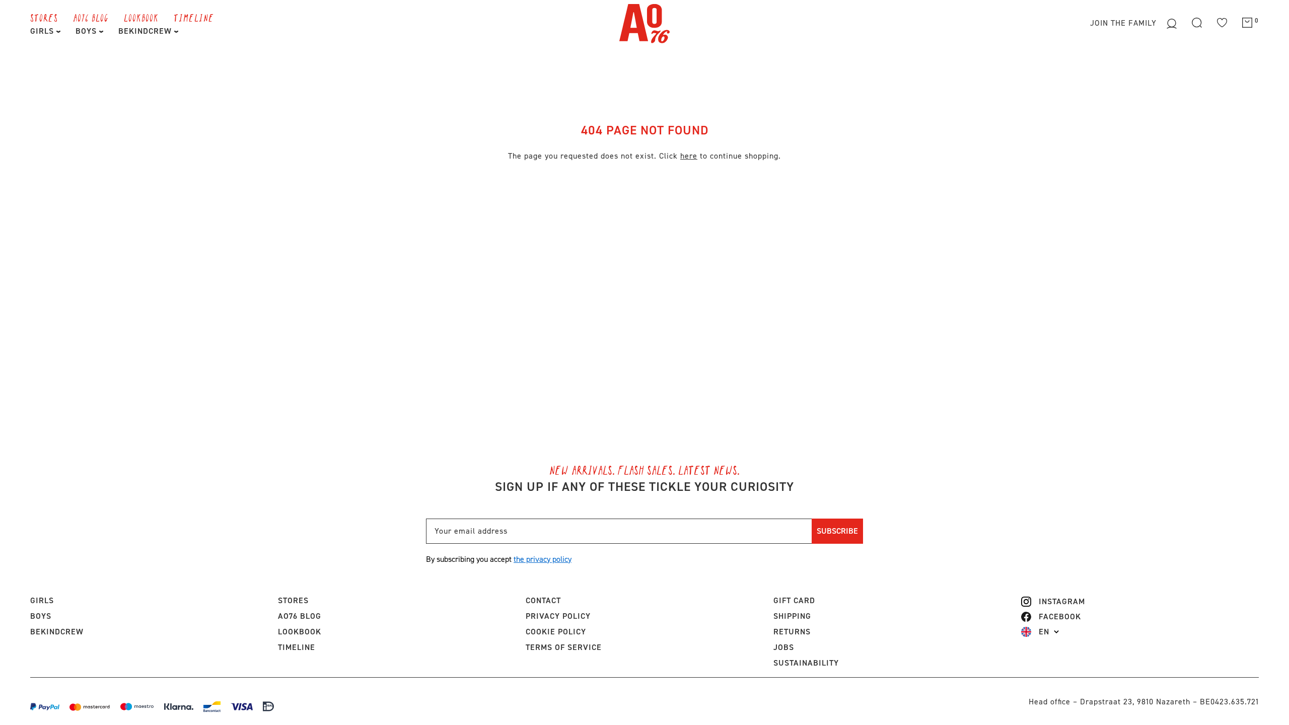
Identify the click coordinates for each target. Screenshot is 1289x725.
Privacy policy (558, 616)
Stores (44, 18)
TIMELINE (194, 18)
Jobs (783, 647)
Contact (543, 600)
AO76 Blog (91, 18)
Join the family (1124, 23)
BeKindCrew (57, 631)
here (688, 156)
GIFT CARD (794, 600)
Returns (792, 631)
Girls (43, 31)
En (1044, 632)
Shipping (792, 616)
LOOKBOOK (141, 18)
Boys (87, 31)
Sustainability (806, 663)
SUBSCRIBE (837, 531)
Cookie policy (556, 631)
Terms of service (564, 647)
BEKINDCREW (146, 31)
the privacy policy (542, 559)
